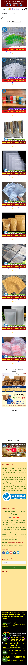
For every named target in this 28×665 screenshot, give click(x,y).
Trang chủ (4, 13)
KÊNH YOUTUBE (14, 440)
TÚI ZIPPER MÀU (14, 114)
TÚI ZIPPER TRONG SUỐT (14, 269)
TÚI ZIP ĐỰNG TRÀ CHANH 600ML (14, 52)
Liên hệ (5, 618)
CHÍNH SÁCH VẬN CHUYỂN (14, 370)
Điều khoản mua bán (17, 616)
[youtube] (14, 5)
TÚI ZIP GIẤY (14, 238)
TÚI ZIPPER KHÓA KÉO (14, 176)
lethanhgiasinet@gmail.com (15, 3)
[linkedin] (21, 5)
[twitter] (10, 5)
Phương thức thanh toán (9, 612)
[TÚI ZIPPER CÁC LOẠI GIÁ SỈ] (14, 39)
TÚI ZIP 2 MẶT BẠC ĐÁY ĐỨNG (14, 83)
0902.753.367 (21, 1)
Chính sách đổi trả (14, 614)
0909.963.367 (13, 1)
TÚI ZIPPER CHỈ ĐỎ (14, 362)
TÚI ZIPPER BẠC (14, 331)
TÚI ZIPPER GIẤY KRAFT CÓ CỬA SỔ (14, 300)
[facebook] (7, 5)
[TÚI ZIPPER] (14, 9)
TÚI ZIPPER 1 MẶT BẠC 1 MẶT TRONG (14, 207)
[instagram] (18, 5)
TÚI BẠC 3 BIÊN (14, 145)
